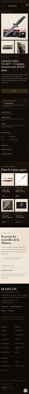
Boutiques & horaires (19, 334)
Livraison (17, 339)
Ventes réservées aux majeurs (20, 348)
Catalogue (3, 11)
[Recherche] (22, 6)
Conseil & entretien (6, 149)
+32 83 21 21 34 (4, 306)
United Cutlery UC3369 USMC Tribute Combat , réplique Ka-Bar (6, 190)
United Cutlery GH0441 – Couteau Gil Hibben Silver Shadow (20, 190)
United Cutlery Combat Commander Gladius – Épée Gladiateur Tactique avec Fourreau (7, 216)
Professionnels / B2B (19, 366)
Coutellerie (3, 334)
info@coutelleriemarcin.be (16, 306)
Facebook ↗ (4, 310)
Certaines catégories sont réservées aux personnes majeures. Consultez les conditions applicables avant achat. (13, 319)
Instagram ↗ (12, 310)
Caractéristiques (5, 132)
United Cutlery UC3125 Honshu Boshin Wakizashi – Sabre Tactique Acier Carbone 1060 (20, 216)
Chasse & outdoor (5, 343)
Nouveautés (4, 330)
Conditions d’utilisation (22, 380)
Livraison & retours (6, 153)
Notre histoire (4, 361)
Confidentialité (4, 277)
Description (4, 145)
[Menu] (3, 6)
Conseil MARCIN (19, 330)
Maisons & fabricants (5, 352)
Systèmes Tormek (5, 370)
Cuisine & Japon (4, 339)
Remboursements (4, 380)
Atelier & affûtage (5, 347)
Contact (17, 352)
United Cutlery (5, 56)
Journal (16, 361)
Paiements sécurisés (19, 343)
